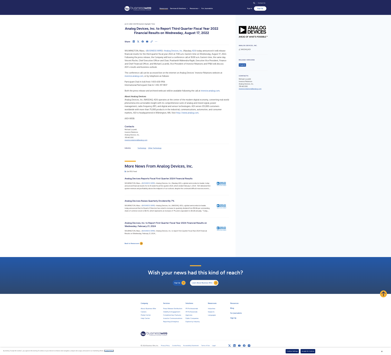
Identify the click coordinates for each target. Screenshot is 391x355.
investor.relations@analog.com (136, 140)
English (242, 65)
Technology (141, 148)
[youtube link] (239, 346)
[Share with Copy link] (151, 41)
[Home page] (138, 8)
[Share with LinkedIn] (133, 41)
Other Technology (154, 148)
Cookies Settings (292, 351)
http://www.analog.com (187, 112)
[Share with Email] (147, 41)
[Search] (254, 3)
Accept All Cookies (308, 351)
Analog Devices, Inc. (173, 50)
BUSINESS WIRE (154, 50)
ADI (194, 50)
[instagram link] (249, 345)
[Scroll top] (383, 293)
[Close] (382, 351)
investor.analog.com (134, 76)
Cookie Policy (109, 351)
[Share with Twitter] (138, 41)
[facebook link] (244, 345)
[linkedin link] (234, 345)
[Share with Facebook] (142, 41)
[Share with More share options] (156, 41)
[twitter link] (229, 345)
